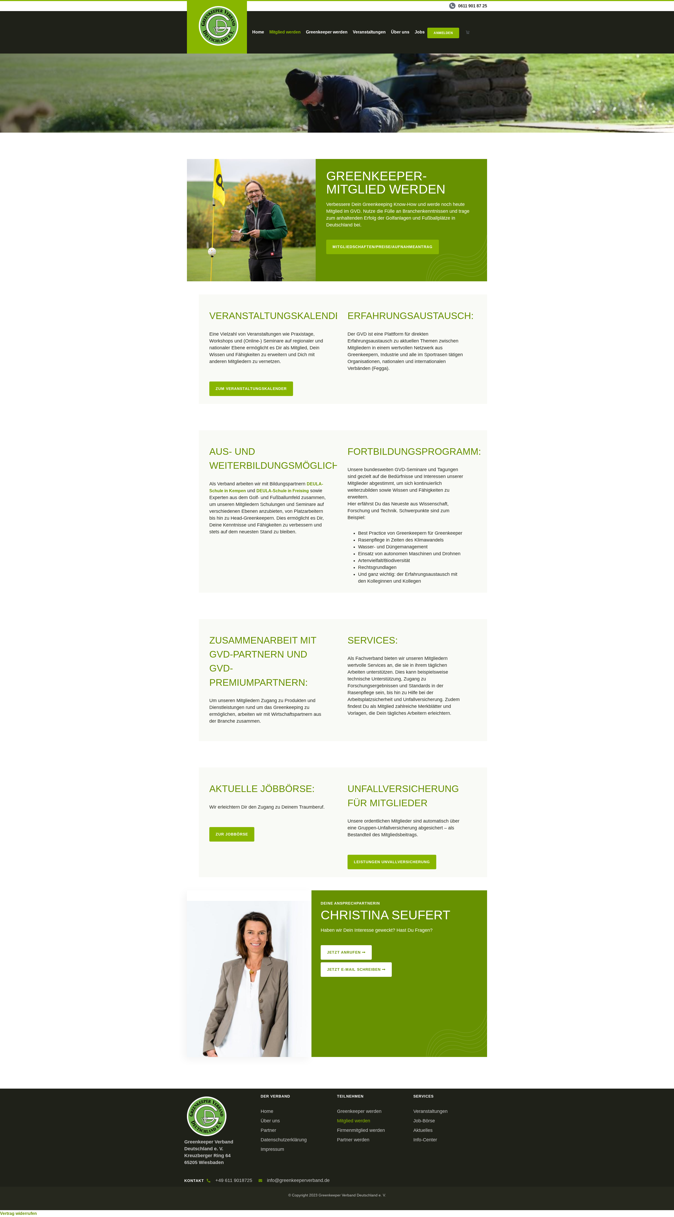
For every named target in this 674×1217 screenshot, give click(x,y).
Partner (268, 1130)
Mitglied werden (285, 32)
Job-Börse (424, 1120)
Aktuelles (423, 1130)
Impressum (272, 1149)
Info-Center (425, 1139)
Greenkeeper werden (327, 32)
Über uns (400, 32)
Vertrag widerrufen (18, 1213)
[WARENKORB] (467, 32)
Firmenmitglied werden (361, 1130)
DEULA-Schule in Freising (282, 491)
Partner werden (353, 1139)
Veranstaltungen (369, 32)
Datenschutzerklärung (284, 1139)
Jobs (420, 32)
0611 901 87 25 (472, 6)
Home (258, 32)
